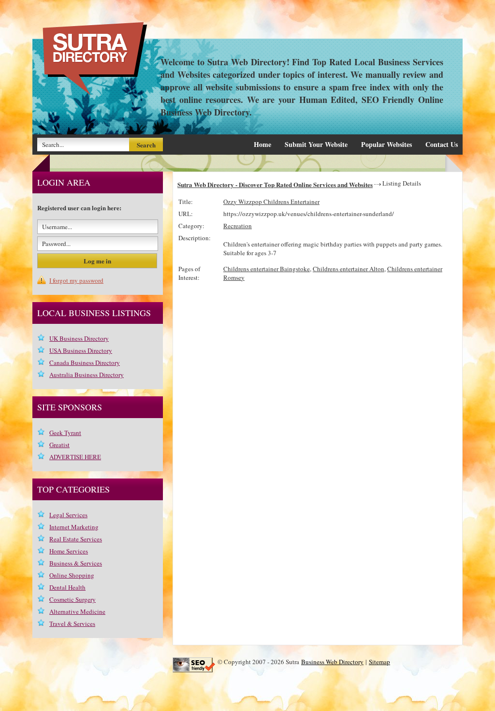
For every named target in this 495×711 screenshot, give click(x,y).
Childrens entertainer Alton (348, 268)
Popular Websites (386, 144)
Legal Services (68, 514)
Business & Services (75, 563)
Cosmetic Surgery (72, 599)
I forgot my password (76, 280)
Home (262, 144)
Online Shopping (71, 575)
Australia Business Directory (86, 374)
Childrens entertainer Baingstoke (266, 268)
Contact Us (441, 144)
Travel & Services (72, 623)
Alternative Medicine (77, 611)
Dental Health (67, 587)
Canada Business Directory (84, 362)
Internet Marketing (74, 526)
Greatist (59, 444)
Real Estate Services (75, 539)
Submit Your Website (316, 144)
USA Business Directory (80, 350)
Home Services (68, 551)
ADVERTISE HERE (75, 456)
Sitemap (379, 661)
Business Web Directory (332, 661)
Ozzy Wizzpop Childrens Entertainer (271, 201)
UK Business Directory (79, 338)
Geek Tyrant (65, 432)
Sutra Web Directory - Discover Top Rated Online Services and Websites (275, 184)
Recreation (237, 225)
